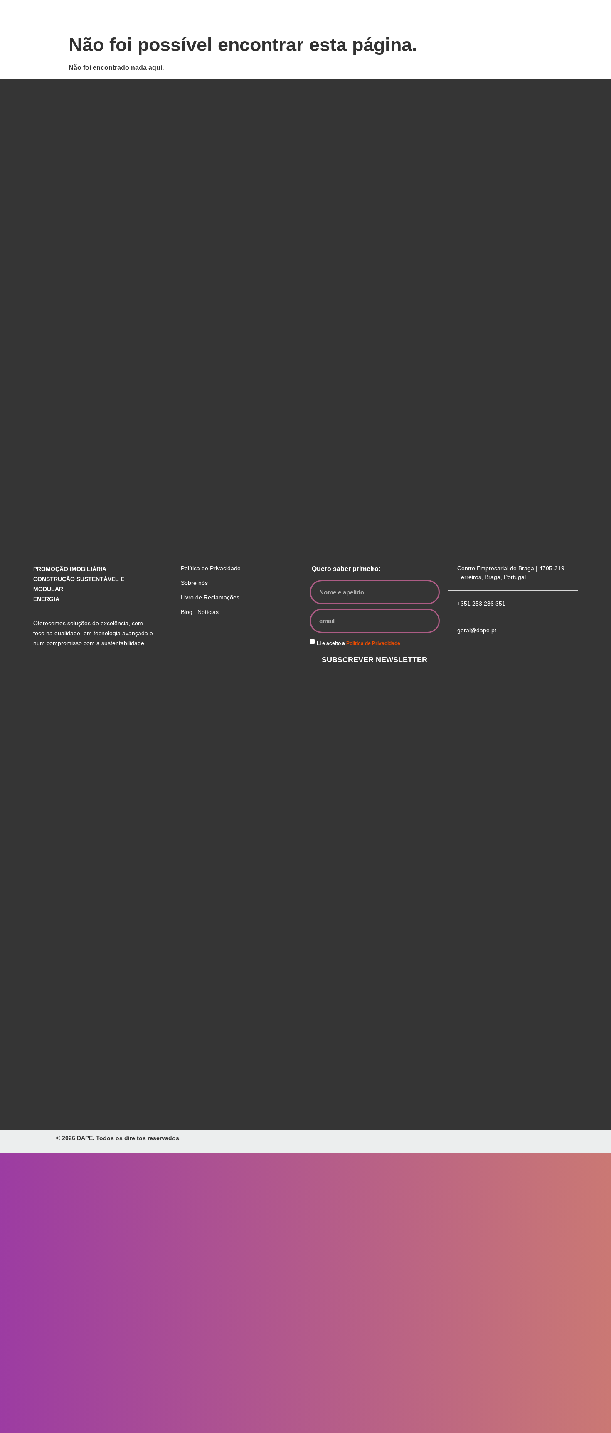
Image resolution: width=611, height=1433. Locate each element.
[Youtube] (242, 642)
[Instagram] (181, 642)
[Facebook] (201, 642)
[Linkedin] (221, 642)
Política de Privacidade (373, 643)
